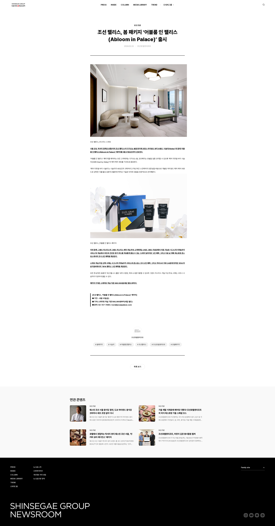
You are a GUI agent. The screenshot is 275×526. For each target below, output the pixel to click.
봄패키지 (100, 345)
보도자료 (137, 25)
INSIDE (114, 5)
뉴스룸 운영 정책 (39, 479)
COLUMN (125, 5)
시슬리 (112, 345)
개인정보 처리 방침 (39, 475)
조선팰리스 (142, 345)
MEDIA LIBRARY (140, 5)
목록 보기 (137, 367)
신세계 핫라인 (38, 471)
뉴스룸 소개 (37, 467)
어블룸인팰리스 (126, 345)
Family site (245, 467)
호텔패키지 (176, 345)
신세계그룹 (167, 5)
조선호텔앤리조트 (144, 46)
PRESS (104, 5)
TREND (154, 5)
